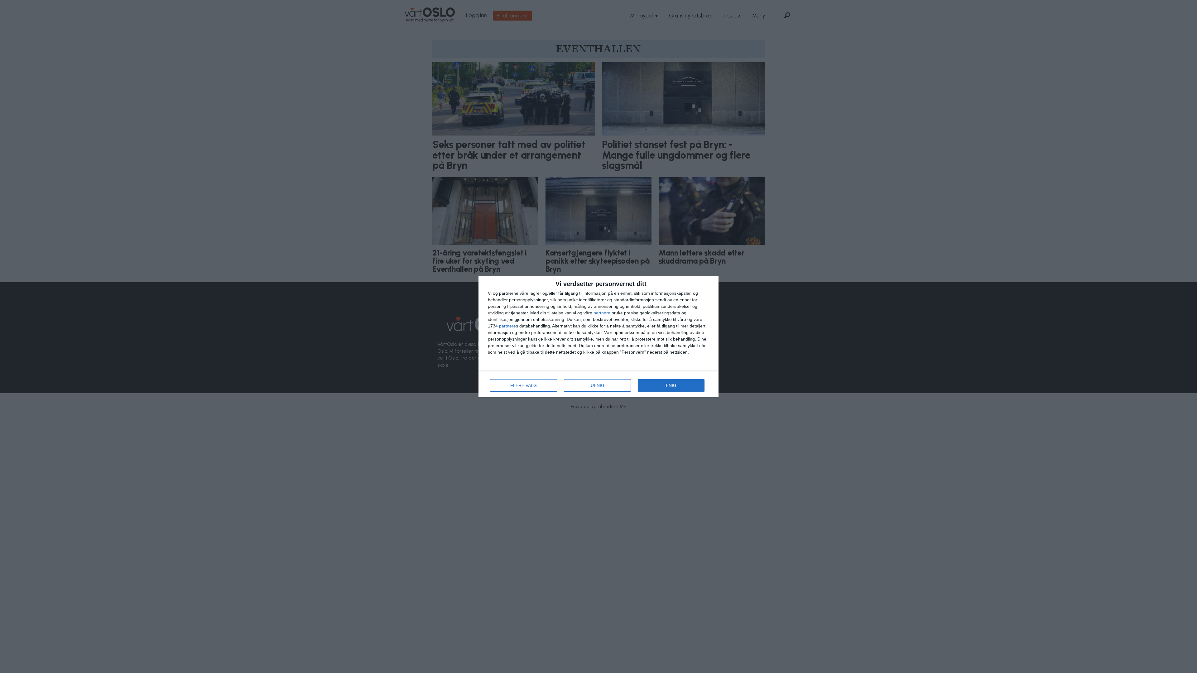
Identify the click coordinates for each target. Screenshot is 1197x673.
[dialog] (598, 336)
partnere (602, 313)
